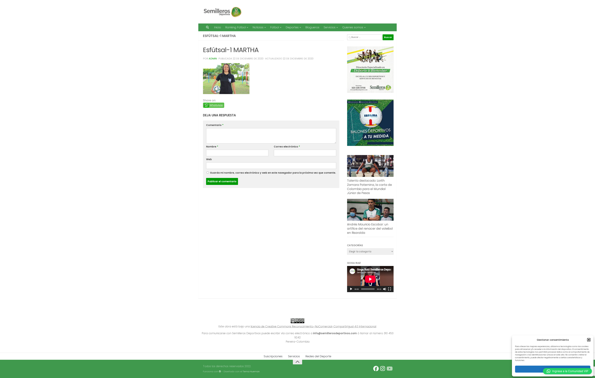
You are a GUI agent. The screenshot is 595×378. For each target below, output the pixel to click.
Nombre (212, 146)
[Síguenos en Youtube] (389, 368)
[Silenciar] (384, 289)
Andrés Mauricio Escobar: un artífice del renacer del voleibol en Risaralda (370, 228)
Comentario (214, 125)
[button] (588, 339)
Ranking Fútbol (235, 27)
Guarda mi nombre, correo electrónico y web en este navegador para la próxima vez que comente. (273, 173)
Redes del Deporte (318, 356)
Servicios (329, 27)
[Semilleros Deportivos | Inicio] (222, 11)
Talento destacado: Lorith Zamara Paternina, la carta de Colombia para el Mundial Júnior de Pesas (369, 187)
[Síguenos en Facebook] (376, 368)
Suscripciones (273, 356)
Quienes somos (352, 27)
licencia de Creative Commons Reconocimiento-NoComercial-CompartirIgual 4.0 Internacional (313, 326)
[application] (370, 279)
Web (209, 159)
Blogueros (312, 27)
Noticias (258, 27)
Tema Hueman (251, 371)
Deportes (292, 27)
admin (213, 58)
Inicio (217, 27)
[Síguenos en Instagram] (382, 368)
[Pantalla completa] (389, 289)
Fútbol (274, 27)
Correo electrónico (287, 146)
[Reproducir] (351, 289)
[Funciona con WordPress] (220, 371)
